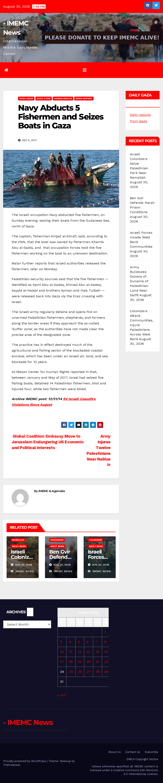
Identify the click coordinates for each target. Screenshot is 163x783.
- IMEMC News (28, 722)
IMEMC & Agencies (51, 491)
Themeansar (11, 764)
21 (97, 662)
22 (106, 662)
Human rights (63, 98)
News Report (84, 98)
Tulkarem (95, 540)
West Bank (19, 546)
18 (71, 662)
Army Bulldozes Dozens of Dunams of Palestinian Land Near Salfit (139, 281)
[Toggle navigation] (84, 70)
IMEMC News (24, 571)
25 (71, 672)
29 (106, 672)
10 (62, 652)
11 (70, 652)
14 (97, 652)
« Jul (61, 695)
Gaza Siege (26, 98)
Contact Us (132, 752)
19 (79, 662)
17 (62, 662)
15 (106, 652)
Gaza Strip (44, 98)
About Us (114, 752)
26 (80, 672)
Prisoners (57, 540)
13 (88, 652)
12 (79, 652)
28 (98, 672)
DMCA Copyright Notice (142, 759)
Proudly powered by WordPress (25, 761)
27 (89, 672)
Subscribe (151, 752)
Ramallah (18, 540)
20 (89, 662)
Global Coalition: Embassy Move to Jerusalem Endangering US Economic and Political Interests (48, 442)
